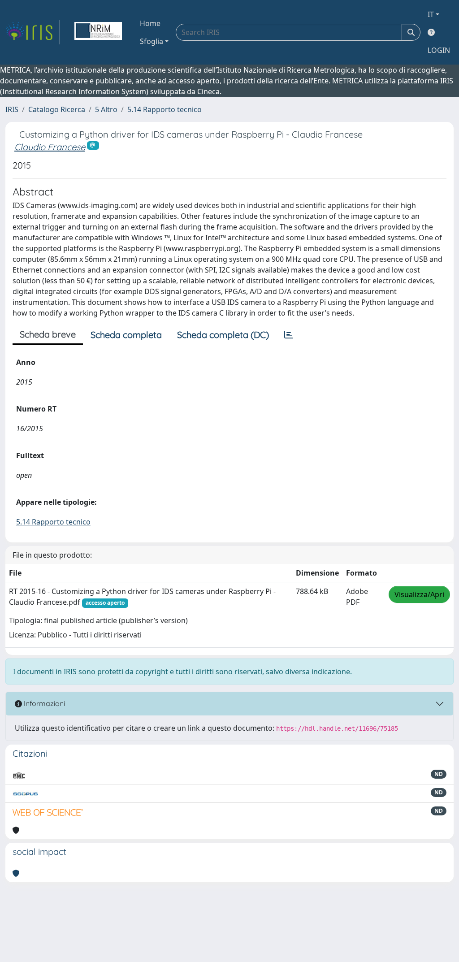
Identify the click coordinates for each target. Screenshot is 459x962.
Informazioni (43, 703)
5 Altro (106, 109)
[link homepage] (32, 32)
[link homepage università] (98, 32)
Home (150, 23)
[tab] (289, 334)
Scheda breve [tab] (48, 334)
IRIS (11, 109)
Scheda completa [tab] (126, 334)
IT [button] (431, 14)
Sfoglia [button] (151, 41)
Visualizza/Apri (419, 594)
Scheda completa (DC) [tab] (223, 334)
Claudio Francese (49, 146)
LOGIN (439, 50)
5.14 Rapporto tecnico (164, 109)
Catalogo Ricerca (56, 109)
